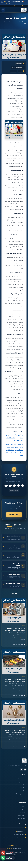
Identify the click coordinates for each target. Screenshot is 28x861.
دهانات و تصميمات (21, 790)
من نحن (23, 809)
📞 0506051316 (14, 514)
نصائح (15, 21)
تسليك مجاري (22, 781)
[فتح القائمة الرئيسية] (3, 10)
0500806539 (20, 831)
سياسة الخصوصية (21, 818)
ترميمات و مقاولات (21, 779)
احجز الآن (6, 3)
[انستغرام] (21, 769)
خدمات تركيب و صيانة (20, 784)
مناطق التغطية (21, 815)
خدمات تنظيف (22, 787)
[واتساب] (25, 769)
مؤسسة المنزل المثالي (16, 852)
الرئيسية (23, 806)
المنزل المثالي (22, 21)
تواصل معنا (22, 812)
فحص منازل (22, 796)
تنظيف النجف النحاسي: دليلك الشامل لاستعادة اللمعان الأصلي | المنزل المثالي (14, 732)
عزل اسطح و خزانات (20, 793)
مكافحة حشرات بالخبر (17, 444)
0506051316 (20, 828)
